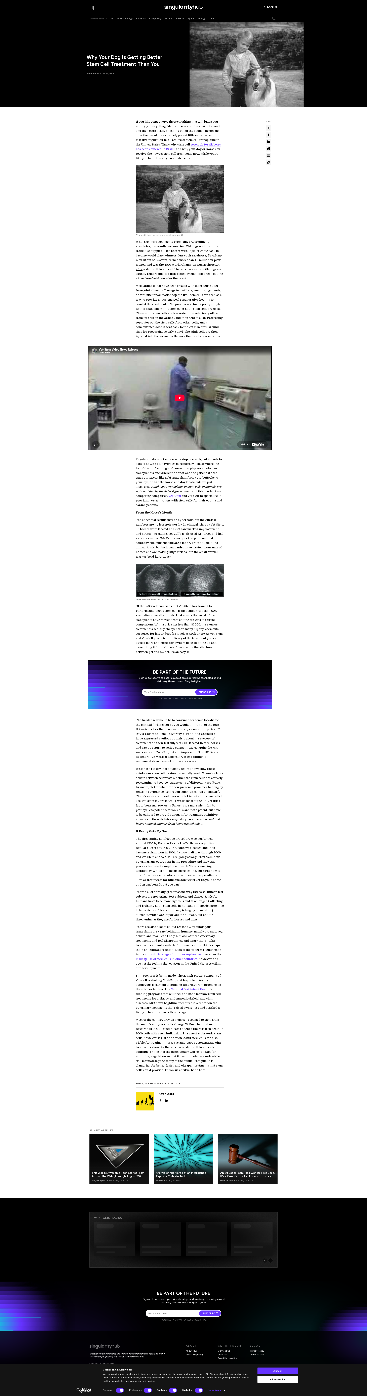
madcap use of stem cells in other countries (166, 959)
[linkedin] (166, 1100)
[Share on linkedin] (268, 142)
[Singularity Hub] (183, 7)
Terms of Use (257, 1354)
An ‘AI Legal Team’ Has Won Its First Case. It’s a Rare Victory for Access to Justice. (247, 1174)
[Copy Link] (268, 162)
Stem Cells (174, 1083)
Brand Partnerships (227, 1358)
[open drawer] (92, 7)
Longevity (160, 1083)
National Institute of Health (190, 989)
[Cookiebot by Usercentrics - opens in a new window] (83, 1390)
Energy (202, 18)
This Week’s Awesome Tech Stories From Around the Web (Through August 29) (118, 1174)
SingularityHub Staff (102, 1180)
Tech (211, 18)
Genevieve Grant (228, 1180)
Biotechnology (125, 18)
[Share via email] (268, 155)
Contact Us (224, 1350)
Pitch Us (222, 1354)
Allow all (277, 1371)
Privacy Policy (257, 1350)
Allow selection (277, 1379)
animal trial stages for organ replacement (174, 954)
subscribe (271, 7)
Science (179, 18)
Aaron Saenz (93, 73)
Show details (214, 1390)
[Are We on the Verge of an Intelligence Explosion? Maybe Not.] (183, 1159)
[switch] (148, 1390)
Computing (155, 18)
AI (112, 18)
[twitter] (161, 1100)
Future (168, 18)
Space (191, 18)
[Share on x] (268, 128)
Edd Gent (160, 1180)
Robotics (141, 18)
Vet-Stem (174, 496)
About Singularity (194, 1354)
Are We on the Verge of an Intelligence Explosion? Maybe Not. (181, 1174)
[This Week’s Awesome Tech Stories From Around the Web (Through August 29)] (119, 1159)
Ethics (139, 1083)
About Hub (191, 1350)
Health (149, 1083)
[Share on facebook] (268, 135)
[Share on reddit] (268, 148)
